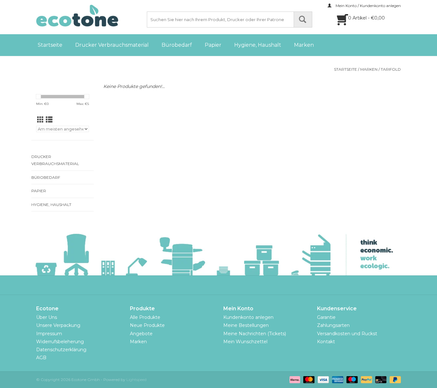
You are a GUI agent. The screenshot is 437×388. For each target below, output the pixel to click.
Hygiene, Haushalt (257, 45)
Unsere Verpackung (58, 325)
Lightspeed (136, 379)
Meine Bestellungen (246, 325)
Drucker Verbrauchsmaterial (112, 45)
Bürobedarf (177, 45)
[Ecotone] (90, 16)
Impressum (49, 334)
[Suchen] (303, 20)
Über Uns (46, 317)
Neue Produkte (147, 325)
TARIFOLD (391, 69)
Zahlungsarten (333, 325)
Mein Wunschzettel (245, 341)
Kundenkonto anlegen (248, 317)
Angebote (141, 334)
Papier (213, 45)
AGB (41, 357)
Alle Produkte (145, 317)
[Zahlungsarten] (294, 379)
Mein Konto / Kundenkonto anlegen (368, 5)
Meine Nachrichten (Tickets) (254, 334)
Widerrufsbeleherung (60, 341)
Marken (304, 45)
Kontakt (326, 341)
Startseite (50, 45)
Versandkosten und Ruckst (347, 334)
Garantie (326, 317)
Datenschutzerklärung (61, 349)
